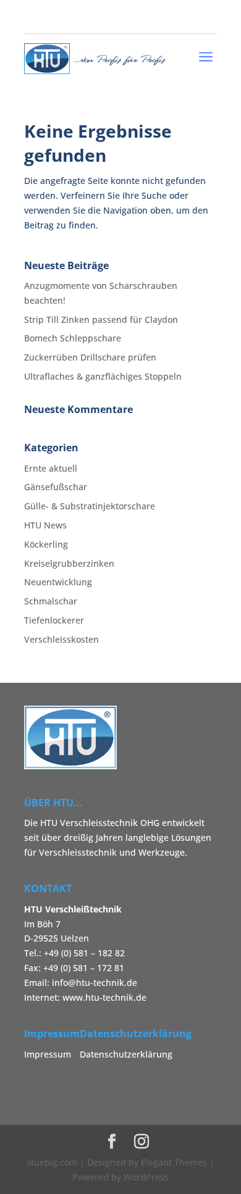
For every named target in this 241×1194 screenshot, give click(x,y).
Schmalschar (50, 601)
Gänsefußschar (55, 487)
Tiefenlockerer (54, 620)
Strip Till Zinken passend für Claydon (101, 319)
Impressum (47, 1054)
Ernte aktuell (50, 468)
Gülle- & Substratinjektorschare (89, 506)
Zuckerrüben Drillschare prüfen (90, 357)
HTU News (45, 525)
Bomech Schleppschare (72, 338)
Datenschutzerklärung (126, 1054)
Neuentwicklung (58, 582)
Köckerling (46, 544)
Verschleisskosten (61, 639)
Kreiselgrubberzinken (69, 563)
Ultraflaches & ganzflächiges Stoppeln (103, 376)
